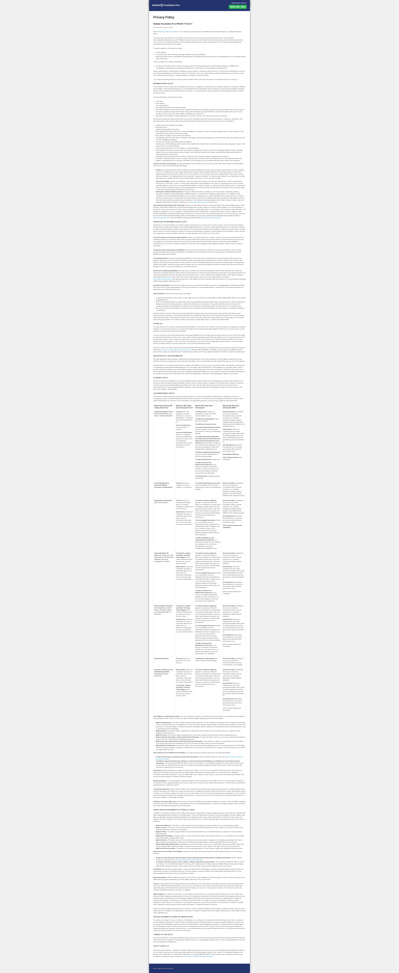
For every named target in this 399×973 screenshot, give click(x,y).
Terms (154, 968)
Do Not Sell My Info (167, 968)
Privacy (159, 968)
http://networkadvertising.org (211, 217)
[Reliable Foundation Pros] (166, 5)
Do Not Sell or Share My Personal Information (176, 349)
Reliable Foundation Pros (165, 31)
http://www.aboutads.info (161, 217)
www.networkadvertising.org (199, 202)
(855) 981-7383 (238, 7)
